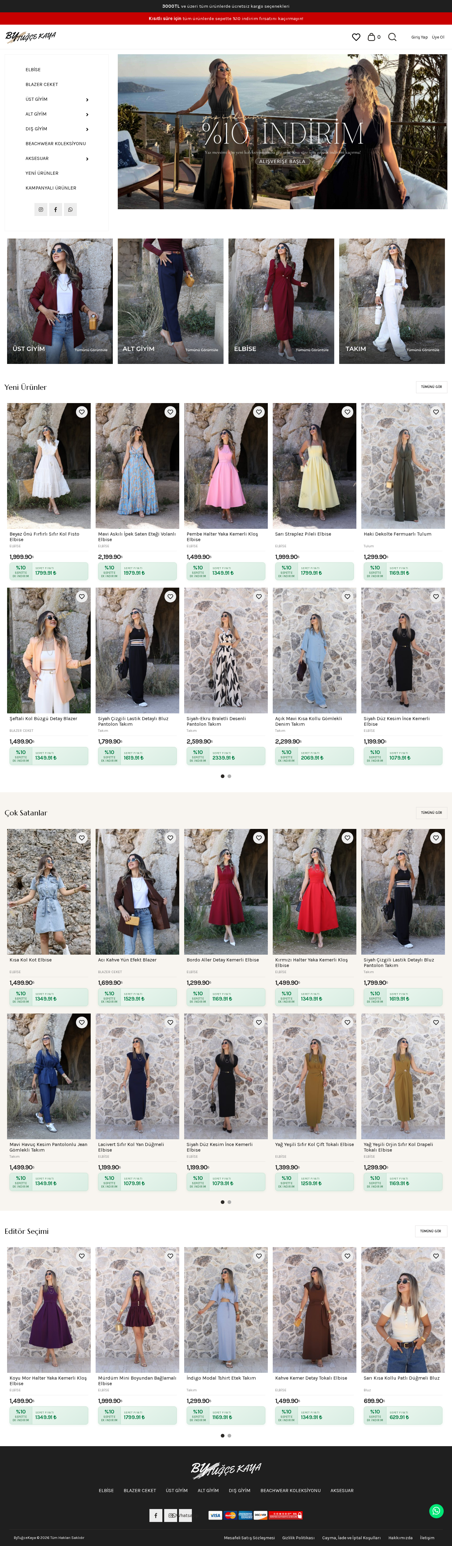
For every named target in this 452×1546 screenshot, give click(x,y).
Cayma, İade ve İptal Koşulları (351, 1537)
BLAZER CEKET (42, 84)
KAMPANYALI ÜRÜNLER (51, 188)
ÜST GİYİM (37, 99)
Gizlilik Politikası (298, 1537)
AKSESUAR (37, 158)
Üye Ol (438, 37)
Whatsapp (185, 1515)
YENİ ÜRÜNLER (42, 173)
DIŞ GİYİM (36, 129)
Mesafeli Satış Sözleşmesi (249, 1537)
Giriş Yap (419, 37)
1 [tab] (224, 777)
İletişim (427, 1537)
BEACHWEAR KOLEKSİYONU (56, 143)
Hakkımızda (400, 1537)
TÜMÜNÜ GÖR (431, 387)
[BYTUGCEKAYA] (31, 36)
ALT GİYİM (36, 114)
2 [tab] (231, 777)
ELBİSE (33, 69)
